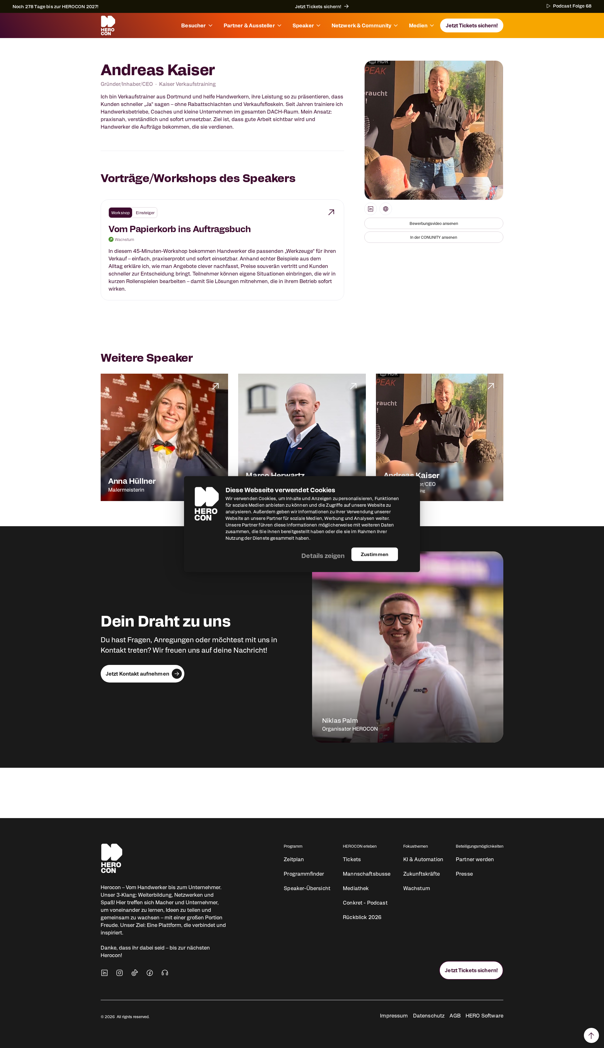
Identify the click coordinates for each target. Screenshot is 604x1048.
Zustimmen (375, 554)
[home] (108, 25)
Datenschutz (429, 1015)
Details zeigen (323, 555)
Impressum (394, 1015)
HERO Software (484, 1015)
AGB (455, 1015)
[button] (197, 25)
